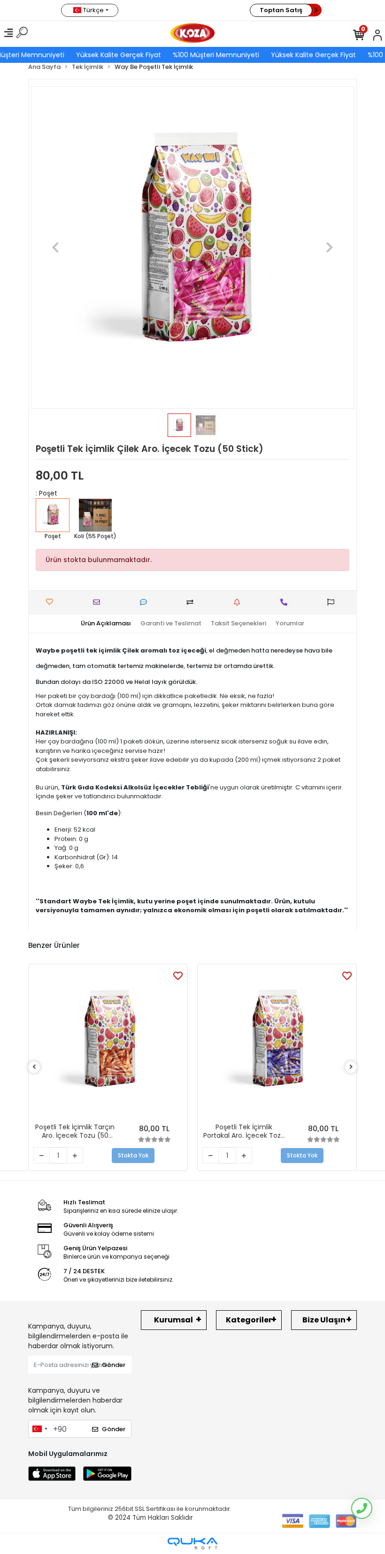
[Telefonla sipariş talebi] (286, 602)
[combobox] (39, 1428)
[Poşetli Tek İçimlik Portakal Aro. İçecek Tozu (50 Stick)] (277, 1043)
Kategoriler (249, 1319)
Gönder (113, 1364)
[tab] (106, 623)
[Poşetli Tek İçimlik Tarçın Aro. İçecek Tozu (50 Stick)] (108, 1043)
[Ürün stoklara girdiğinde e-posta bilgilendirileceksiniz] (239, 602)
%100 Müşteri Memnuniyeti (213, 55)
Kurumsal (173, 1319)
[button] (55, 247)
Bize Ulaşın (324, 1319)
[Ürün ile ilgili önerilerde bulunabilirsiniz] (333, 602)
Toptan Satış (281, 10)
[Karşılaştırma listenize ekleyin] (192, 602)
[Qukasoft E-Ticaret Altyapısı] (192, 1543)
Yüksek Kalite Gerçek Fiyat (115, 55)
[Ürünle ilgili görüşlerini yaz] (146, 602)
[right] (351, 1067)
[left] (34, 1067)
